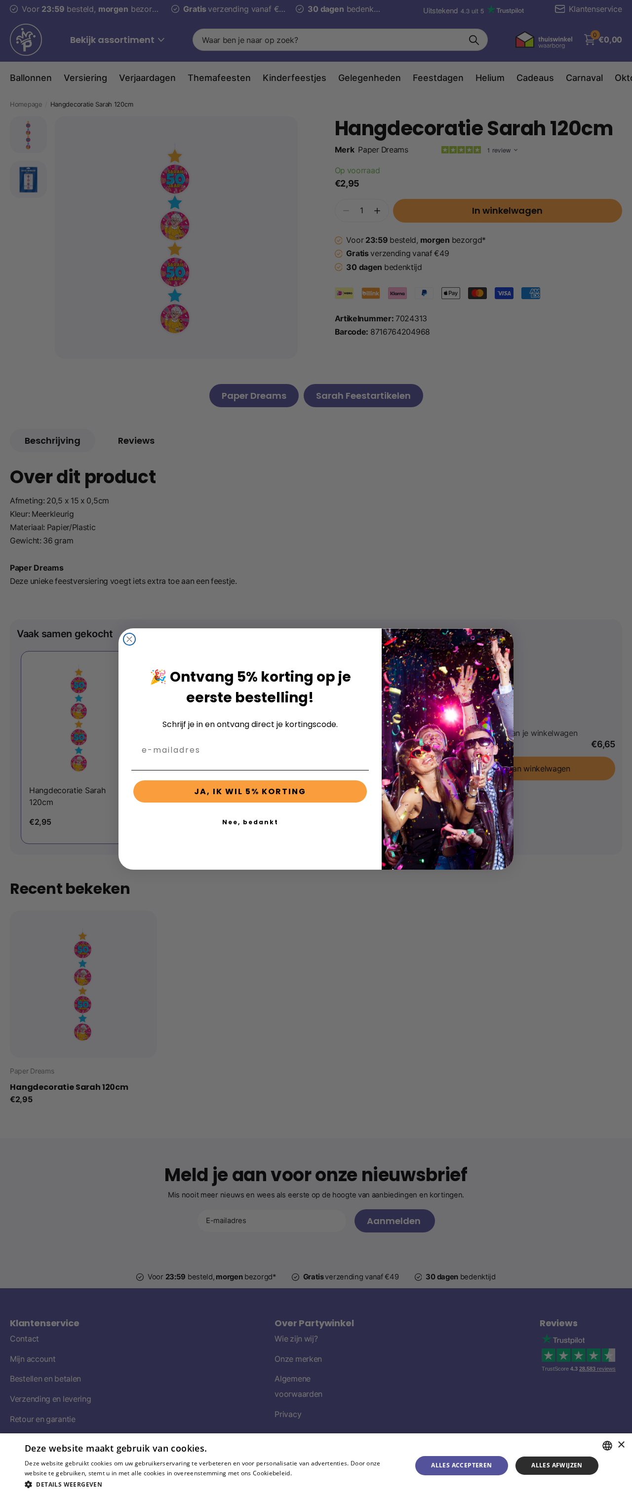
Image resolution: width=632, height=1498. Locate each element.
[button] (212, 1484)
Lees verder (310, 1473)
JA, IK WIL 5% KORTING (250, 791)
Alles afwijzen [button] (557, 1465)
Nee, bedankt (250, 822)
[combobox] (607, 1446)
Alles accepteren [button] (461, 1465)
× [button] (621, 1445)
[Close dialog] (129, 639)
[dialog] (316, 1465)
